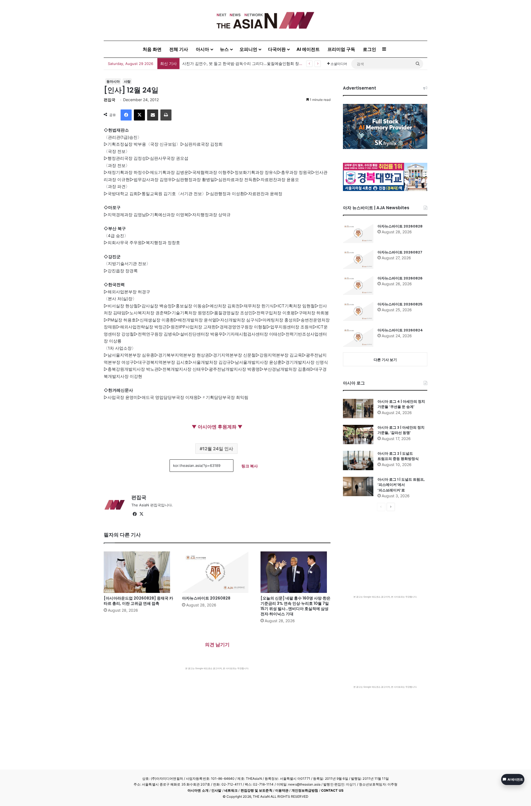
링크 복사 (249, 466)
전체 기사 (178, 49)
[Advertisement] (217, 711)
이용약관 (281, 790)
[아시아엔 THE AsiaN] (265, 20)
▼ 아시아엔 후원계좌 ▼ (217, 427)
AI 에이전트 (308, 49)
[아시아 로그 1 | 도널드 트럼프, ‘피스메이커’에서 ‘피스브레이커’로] (358, 486)
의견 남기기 (217, 644)
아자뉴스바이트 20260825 (400, 304)
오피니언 (248, 49)
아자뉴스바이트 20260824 (400, 330)
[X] (139, 115)
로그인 (369, 49)
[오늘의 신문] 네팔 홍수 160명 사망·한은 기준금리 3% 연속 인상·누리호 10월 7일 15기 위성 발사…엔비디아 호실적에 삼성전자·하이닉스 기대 (295, 606)
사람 (127, 81)
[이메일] (152, 115)
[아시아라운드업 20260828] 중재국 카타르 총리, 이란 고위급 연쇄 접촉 (244, 63)
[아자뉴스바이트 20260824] (358, 337)
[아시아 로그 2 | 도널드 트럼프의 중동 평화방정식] (358, 460)
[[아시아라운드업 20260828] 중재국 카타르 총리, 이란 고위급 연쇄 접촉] (139, 572)
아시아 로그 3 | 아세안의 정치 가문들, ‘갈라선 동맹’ (401, 430)
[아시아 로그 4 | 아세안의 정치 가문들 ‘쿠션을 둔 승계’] (358, 408)
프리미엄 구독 (341, 49)
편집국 (109, 99)
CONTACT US (332, 790)
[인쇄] (165, 115)
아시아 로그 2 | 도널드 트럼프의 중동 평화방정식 (398, 456)
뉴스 (224, 49)
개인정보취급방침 (304, 790)
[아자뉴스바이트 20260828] (217, 572)
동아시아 (113, 81)
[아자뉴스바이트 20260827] (358, 259)
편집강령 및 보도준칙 (256, 790)
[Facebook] (126, 115)
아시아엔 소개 (198, 790)
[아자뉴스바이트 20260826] (358, 285)
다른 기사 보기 (385, 359)
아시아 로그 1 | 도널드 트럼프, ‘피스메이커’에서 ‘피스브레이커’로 (401, 485)
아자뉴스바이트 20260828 (206, 598)
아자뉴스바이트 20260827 (400, 252)
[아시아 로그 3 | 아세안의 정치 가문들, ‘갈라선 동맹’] (358, 434)
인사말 (216, 790)
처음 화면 (152, 49)
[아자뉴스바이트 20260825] (358, 311)
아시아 (202, 49)
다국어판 (277, 49)
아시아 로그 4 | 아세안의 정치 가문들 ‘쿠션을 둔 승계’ (401, 404)
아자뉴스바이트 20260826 (400, 278)
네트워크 (231, 790)
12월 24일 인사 (217, 448)
